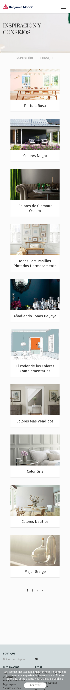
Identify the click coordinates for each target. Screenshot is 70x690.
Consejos (47, 58)
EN (36, 659)
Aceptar (35, 685)
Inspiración (24, 58)
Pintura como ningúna (14, 659)
